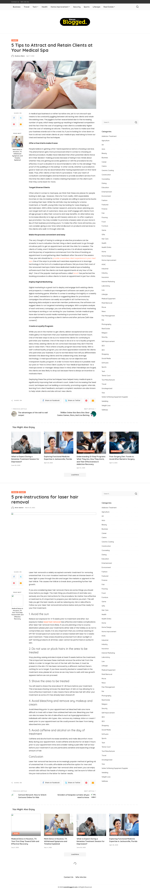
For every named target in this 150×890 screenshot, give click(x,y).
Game (104, 230)
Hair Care (105, 239)
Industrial (105, 269)
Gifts (103, 235)
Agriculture (105, 141)
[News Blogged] (75, 22)
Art (103, 145)
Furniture (105, 226)
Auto (103, 149)
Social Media (106, 358)
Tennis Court (106, 376)
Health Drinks (106, 247)
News (104, 311)
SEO (103, 346)
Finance (104, 209)
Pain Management (108, 316)
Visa (103, 393)
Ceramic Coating (108, 170)
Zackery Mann (20, 56)
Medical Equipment (108, 299)
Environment (106, 196)
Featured (105, 205)
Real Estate (106, 329)
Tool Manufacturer (108, 380)
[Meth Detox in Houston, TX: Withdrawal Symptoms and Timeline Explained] (17, 141)
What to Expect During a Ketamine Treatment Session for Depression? (25, 459)
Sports (104, 367)
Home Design (106, 256)
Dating (104, 183)
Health (15, 40)
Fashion (104, 200)
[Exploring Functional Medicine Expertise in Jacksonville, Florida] (58, 443)
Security (104, 337)
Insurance (105, 277)
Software (105, 363)
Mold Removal (107, 303)
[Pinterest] (14, 124)
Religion (104, 333)
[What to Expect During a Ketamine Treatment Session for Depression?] (26, 443)
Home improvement (109, 260)
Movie (104, 307)
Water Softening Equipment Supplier (115, 397)
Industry (105, 273)
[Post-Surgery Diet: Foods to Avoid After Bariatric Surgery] (124, 443)
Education (105, 187)
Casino (104, 166)
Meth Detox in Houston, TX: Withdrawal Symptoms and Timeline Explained (17, 155)
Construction (106, 175)
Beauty (104, 153)
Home (104, 252)
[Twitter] (20, 118)
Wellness (105, 410)
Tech (103, 371)
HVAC (104, 264)
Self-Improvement (108, 341)
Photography (106, 324)
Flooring (105, 217)
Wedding (105, 401)
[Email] (20, 124)
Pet (103, 320)
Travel (104, 384)
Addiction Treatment (109, 136)
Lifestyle (105, 294)
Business (105, 158)
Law (103, 290)
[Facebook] (14, 118)
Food (104, 222)
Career (104, 162)
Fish (103, 213)
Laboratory (106, 286)
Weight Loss (106, 405)
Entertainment (107, 192)
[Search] (137, 7)
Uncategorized (107, 388)
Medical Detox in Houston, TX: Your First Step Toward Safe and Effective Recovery (17, 614)
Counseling (106, 179)
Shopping (105, 354)
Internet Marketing (108, 282)
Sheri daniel (19, 507)
